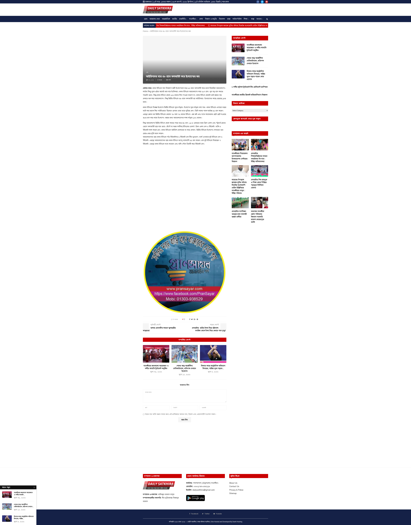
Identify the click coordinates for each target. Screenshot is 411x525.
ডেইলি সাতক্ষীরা (192, 522)
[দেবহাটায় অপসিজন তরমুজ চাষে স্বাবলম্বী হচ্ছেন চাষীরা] (240, 202)
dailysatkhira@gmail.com (203, 490)
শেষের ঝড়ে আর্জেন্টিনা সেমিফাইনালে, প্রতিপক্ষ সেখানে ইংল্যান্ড (184, 368)
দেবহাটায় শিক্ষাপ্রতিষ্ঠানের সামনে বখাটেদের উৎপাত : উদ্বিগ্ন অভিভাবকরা (259, 157)
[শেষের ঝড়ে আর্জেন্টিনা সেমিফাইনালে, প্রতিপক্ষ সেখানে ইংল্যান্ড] (184, 354)
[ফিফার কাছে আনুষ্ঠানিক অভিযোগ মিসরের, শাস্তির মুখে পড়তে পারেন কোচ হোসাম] (213, 354)
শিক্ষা (245, 19)
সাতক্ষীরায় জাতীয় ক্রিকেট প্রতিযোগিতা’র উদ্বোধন (249, 95)
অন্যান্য (259, 19)
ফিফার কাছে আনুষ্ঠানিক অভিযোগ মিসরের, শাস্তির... (24, 517)
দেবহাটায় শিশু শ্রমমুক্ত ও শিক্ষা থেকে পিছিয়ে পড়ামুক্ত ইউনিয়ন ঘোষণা (259, 183)
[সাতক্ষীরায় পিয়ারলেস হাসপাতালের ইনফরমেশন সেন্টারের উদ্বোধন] (240, 144)
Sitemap (233, 493)
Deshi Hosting (237, 522)
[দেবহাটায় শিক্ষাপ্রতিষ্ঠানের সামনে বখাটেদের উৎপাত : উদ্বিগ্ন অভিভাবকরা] (259, 144)
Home (145, 31)
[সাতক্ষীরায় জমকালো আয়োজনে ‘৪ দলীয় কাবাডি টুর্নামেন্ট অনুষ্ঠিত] (156, 354)
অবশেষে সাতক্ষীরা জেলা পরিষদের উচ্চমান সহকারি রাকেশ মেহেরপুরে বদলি (257, 216)
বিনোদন (222, 19)
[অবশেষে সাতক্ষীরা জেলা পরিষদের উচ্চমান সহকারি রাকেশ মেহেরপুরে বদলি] (259, 202)
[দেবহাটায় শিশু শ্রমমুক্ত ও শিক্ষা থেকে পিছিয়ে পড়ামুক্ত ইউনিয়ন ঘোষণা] (259, 171)
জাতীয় (174, 19)
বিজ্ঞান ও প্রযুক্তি (211, 19)
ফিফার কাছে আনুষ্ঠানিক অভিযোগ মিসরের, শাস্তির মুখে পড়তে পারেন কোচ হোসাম (256, 75)
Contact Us (234, 486)
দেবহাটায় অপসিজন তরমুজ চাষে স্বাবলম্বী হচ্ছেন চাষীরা (239, 214)
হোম (145, 19)
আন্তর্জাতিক (166, 19)
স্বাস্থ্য (252, 19)
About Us (233, 483)
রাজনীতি (182, 19)
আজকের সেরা (155, 19)
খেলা (201, 19)
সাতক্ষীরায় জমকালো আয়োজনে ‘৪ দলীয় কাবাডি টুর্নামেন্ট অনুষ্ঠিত (256, 47)
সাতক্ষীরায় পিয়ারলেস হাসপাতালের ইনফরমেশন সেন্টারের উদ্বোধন (240, 157)
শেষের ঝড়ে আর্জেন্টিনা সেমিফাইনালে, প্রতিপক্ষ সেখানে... (24, 505)
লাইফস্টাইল (237, 19)
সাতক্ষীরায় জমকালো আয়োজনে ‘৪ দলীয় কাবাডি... (23, 494)
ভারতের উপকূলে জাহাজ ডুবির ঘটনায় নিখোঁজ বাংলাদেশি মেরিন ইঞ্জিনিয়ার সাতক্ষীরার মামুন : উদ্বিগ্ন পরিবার (216, 25)
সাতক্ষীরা (192, 19)
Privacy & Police (236, 490)
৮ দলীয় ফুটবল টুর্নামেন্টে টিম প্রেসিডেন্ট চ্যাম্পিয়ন (250, 87)
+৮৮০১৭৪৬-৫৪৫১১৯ (202, 486)
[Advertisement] (229, 9)
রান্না (228, 19)
